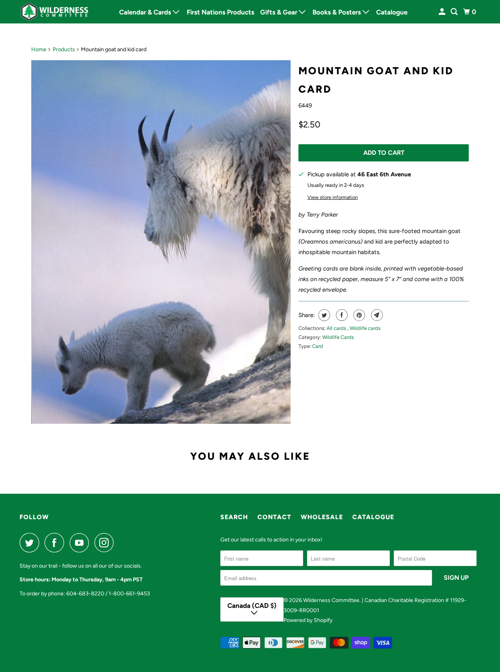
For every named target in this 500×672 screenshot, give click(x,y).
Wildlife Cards (338, 337)
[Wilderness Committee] (55, 11)
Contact (274, 517)
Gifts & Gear (279, 12)
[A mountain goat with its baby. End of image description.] (161, 242)
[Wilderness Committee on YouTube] (81, 542)
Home (38, 49)
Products (64, 49)
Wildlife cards (365, 328)
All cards (337, 328)
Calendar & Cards (146, 12)
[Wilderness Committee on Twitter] (31, 542)
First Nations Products (220, 12)
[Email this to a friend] (376, 315)
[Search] (454, 12)
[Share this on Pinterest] (358, 315)
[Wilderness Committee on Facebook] (56, 542)
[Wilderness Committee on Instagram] (106, 542)
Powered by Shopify (308, 620)
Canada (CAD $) (252, 605)
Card (317, 346)
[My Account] (442, 12)
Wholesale (322, 517)
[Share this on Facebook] (341, 315)
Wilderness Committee (331, 600)
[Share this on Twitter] (323, 315)
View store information (332, 197)
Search (234, 517)
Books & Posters (337, 12)
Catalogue (391, 12)
